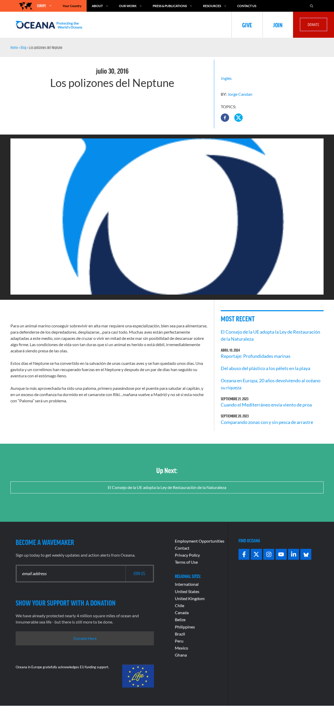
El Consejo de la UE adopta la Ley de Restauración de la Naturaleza (167, 487)
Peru (179, 640)
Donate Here (85, 638)
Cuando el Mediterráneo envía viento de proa (266, 405)
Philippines (185, 626)
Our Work (127, 6)
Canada (182, 612)
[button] (225, 117)
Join (278, 24)
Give (247, 24)
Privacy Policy (187, 554)
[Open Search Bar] (311, 6)
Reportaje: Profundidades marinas (255, 356)
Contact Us (246, 6)
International (187, 584)
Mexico (181, 647)
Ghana (181, 654)
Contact (182, 547)
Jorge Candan (240, 94)
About (97, 6)
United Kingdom (190, 598)
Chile (179, 605)
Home (14, 47)
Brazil (180, 633)
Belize (180, 619)
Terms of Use (186, 562)
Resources (212, 6)
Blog (23, 47)
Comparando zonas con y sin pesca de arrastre (267, 422)
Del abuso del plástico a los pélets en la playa (265, 368)
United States (187, 591)
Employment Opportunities (199, 540)
